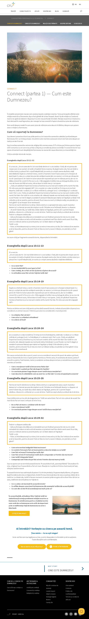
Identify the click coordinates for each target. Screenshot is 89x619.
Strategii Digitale (51, 597)
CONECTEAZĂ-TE (25, 11)
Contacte (68, 588)
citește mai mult (19, 513)
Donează (66, 11)
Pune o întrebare (60, 546)
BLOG (57, 11)
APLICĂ (37, 11)
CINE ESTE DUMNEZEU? (32, 23)
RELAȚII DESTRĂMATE (50, 23)
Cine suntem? (70, 585)
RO (80, 4)
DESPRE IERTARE (65, 23)
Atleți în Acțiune (50, 594)
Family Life (49, 602)
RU (76, 4)
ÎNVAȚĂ (13, 11)
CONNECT (50, 18)
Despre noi (47, 11)
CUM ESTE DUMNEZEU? (14, 23)
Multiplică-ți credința (33, 593)
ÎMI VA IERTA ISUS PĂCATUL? (32, 547)
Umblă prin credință (33, 587)
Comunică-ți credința (33, 590)
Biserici (48, 600)
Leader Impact (50, 591)
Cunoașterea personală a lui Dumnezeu (27, 18)
